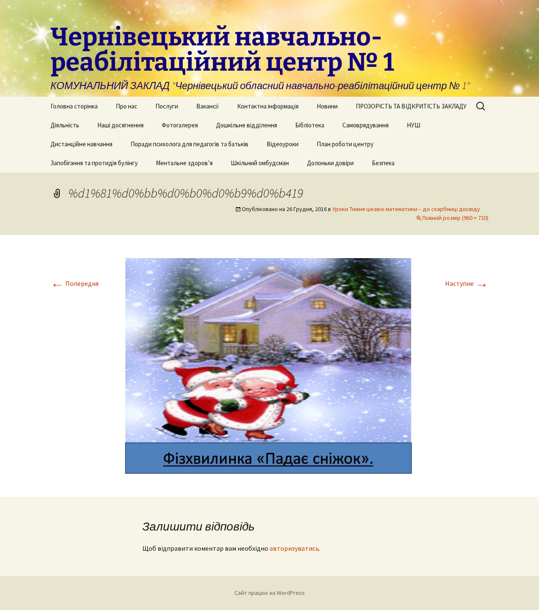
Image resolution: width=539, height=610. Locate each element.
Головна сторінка (74, 106)
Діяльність (65, 125)
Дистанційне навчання (81, 144)
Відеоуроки (283, 144)
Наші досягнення (120, 125)
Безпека (383, 163)
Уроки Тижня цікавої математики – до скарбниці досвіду (406, 209)
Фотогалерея (180, 125)
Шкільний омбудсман (260, 163)
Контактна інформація (268, 106)
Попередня (75, 283)
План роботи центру (345, 144)
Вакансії (207, 106)
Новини (327, 106)
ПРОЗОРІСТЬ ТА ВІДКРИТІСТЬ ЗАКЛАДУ (411, 106)
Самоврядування (365, 125)
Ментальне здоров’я (184, 163)
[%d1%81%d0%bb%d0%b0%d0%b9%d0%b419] (269, 365)
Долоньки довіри (330, 163)
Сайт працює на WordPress (270, 593)
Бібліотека (309, 125)
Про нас (126, 106)
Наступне (466, 283)
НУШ (413, 125)
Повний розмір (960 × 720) (455, 218)
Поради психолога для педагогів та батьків (189, 144)
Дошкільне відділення (246, 125)
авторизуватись (294, 548)
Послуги (166, 106)
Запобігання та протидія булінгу (94, 163)
